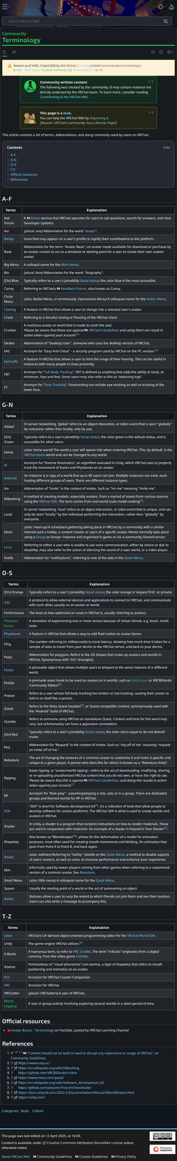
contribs (84, 65)
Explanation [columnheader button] (97, 210)
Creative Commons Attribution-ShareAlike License (85, 1143)
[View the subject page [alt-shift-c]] (4, 52)
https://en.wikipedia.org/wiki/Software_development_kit (61, 1082)
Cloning (10, 309)
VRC (7, 985)
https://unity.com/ (31, 1097)
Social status (89, 280)
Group (41, 537)
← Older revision (31, 70)
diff (16, 70)
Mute (8, 547)
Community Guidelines (54, 1156)
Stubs (25, 1111)
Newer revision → (84, 70)
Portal (8, 670)
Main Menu (70, 264)
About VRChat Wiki (16, 1156)
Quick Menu (133, 558)
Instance (10, 478)
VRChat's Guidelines (103, 330)
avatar (90, 231)
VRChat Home (34, 455)
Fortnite (82, 956)
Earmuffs (11, 361)
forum (35, 218)
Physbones (12, 633)
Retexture (87, 872)
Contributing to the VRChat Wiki (64, 97)
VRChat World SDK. (141, 935)
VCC (7, 977)
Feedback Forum (73, 288)
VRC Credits (82, 951)
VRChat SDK (48, 501)
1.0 (16, 1052)
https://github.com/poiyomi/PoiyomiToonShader (55, 1087)
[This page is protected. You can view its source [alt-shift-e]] (153, 52)
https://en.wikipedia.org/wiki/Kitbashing (48, 1068)
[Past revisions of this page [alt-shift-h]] (161, 52)
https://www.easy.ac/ (34, 1063)
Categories (10, 1111)
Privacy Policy (125, 1156)
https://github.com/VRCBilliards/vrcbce (47, 1072)
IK (5, 465)
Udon (8, 935)
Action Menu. (157, 299)
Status (8, 898)
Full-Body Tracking (59, 372)
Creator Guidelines (93, 1156)
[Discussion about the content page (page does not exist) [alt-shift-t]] (14, 52)
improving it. (99, 118)
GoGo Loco (139, 680)
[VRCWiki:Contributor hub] (30, 86)
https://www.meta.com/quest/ (41, 1077)
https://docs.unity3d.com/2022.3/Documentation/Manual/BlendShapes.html (76, 1092)
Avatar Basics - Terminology (32, 1030)
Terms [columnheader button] (11, 210)
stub (67, 113)
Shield (8, 857)
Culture (37, 1111)
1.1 (20, 1052)
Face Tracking (55, 384)
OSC (7, 602)
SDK (7, 811)
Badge (9, 239)
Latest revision (53, 70)
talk (73, 65)
